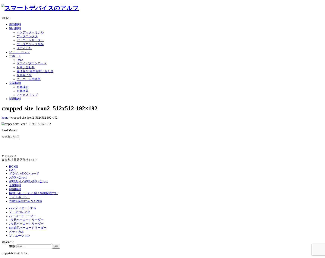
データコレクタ (27, 36)
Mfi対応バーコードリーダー (27, 227)
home (5, 117)
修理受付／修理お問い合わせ (28, 181)
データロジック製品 (30, 44)
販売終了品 (24, 75)
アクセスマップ (27, 94)
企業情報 (15, 83)
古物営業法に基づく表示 (25, 201)
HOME (13, 166)
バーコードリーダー (30, 40)
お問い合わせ (26, 67)
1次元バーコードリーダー (26, 219)
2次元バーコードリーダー (26, 223)
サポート (15, 56)
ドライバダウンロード (32, 63)
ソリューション (19, 52)
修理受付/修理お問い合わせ (35, 71)
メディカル (24, 48)
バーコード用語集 (29, 79)
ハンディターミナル (30, 32)
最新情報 (15, 24)
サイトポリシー (19, 197)
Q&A (20, 59)
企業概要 (23, 91)
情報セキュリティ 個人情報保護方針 (33, 193)
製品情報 (15, 28)
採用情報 (15, 98)
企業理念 (23, 87)
